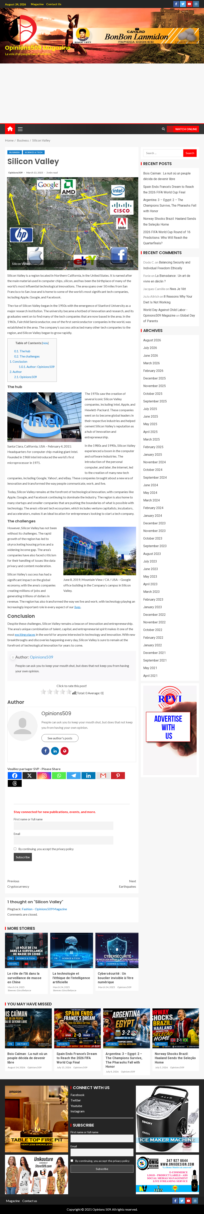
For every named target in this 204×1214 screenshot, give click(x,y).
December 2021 (154, 653)
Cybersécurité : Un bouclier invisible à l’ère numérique (115, 978)
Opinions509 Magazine (38, 48)
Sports (63, 1044)
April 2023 (150, 584)
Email (17, 834)
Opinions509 (15, 172)
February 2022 (153, 638)
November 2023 (154, 531)
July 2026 (150, 348)
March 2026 (151, 363)
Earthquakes (127, 883)
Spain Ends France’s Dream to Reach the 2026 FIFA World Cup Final (77, 1058)
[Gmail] (103, 775)
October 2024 (152, 470)
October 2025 (152, 394)
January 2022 (152, 645)
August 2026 (152, 340)
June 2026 (150, 355)
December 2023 (154, 523)
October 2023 (152, 538)
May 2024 (150, 493)
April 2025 (150, 432)
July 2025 (150, 409)
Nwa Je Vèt (178, 289)
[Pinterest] (118, 775)
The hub (22, 351)
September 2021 (155, 660)
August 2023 (152, 554)
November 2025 (154, 386)
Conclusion (18, 361)
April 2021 (150, 676)
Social (13, 963)
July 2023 (150, 561)
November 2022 (154, 622)
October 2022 (152, 630)
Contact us (53, 4)
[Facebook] (15, 775)
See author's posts (60, 738)
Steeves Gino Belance (19, 990)
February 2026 (153, 371)
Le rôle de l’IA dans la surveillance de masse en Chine (24, 978)
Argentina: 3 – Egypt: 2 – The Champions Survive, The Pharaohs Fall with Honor (169, 205)
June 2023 (150, 569)
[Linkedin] (88, 775)
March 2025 (151, 439)
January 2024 (152, 516)
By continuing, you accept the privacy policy (46, 849)
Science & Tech (34, 152)
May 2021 (150, 668)
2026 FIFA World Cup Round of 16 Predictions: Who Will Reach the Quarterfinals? (166, 237)
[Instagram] (44, 775)
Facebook (77, 1095)
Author (16, 371)
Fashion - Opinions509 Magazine (44, 909)
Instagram (77, 1111)
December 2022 (154, 615)
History (22, 1044)
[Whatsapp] (59, 775)
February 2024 (153, 508)
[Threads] (15, 783)
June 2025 (150, 416)
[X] (29, 775)
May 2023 (150, 576)
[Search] (163, 129)
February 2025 (153, 447)
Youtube (76, 1106)
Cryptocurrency (18, 883)
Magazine (37, 4)
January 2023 (152, 607)
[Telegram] (74, 775)
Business (14, 152)
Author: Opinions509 (37, 366)
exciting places (25, 634)
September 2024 (155, 477)
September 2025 (155, 401)
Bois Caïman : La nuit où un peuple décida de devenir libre (27, 1058)
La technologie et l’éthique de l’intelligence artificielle (71, 978)
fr (10, 958)
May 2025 (150, 424)
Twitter (76, 1100)
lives (77, 607)
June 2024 (150, 485)
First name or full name (28, 819)
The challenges (27, 356)
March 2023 (151, 592)
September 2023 (155, 546)
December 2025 (154, 378)
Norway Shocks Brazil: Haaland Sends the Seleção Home (175, 1058)
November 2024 (154, 462)
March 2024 (151, 500)
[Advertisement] (102, 93)
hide (45, 343)
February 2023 (153, 599)
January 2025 (152, 454)
